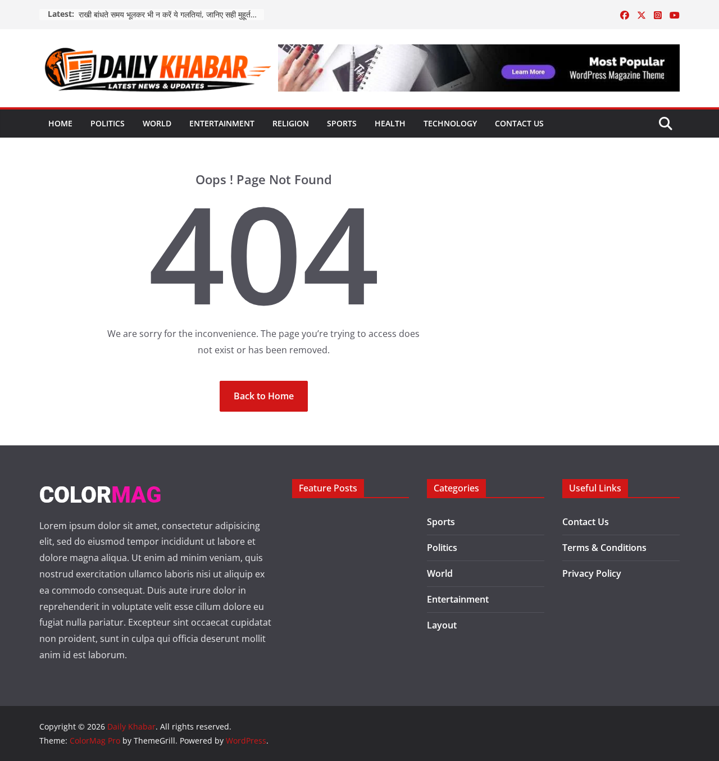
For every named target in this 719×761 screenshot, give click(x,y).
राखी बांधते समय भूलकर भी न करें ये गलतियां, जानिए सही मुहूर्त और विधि (171, 14)
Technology (450, 123)
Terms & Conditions (604, 547)
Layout (442, 625)
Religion (290, 123)
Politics (107, 123)
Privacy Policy (591, 573)
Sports (342, 123)
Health (390, 123)
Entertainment (221, 123)
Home (60, 123)
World (157, 123)
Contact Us (519, 123)
